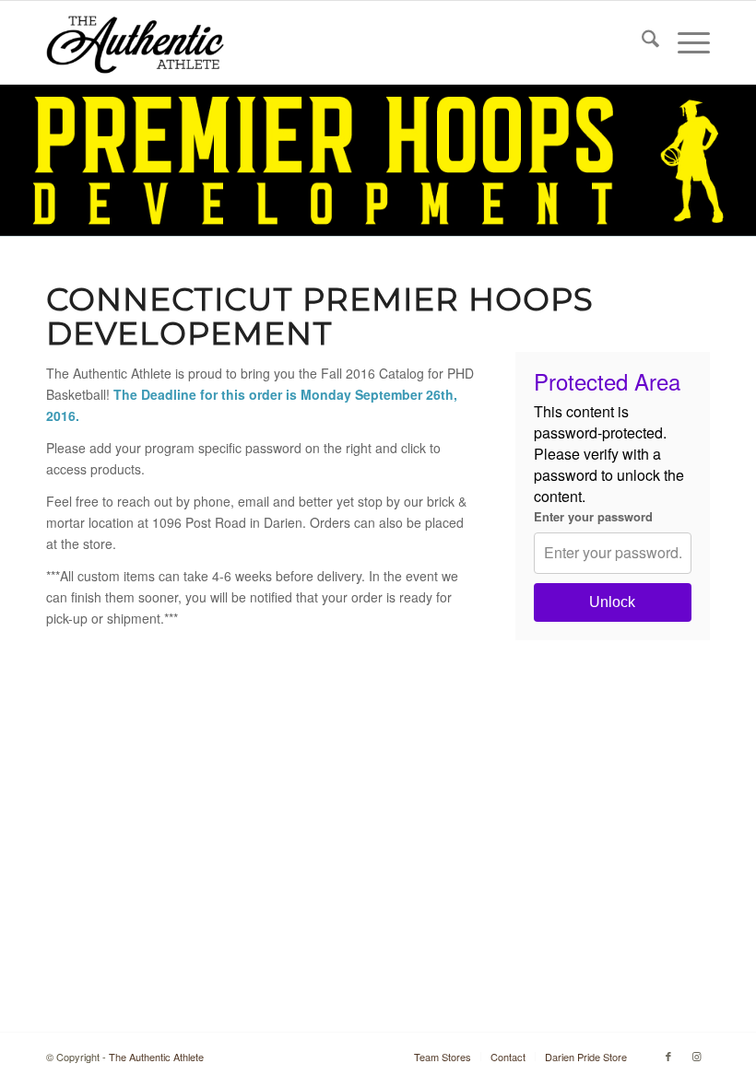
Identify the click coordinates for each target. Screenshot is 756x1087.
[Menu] (684, 42)
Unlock (612, 602)
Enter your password (593, 516)
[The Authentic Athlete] (135, 42)
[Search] (641, 42)
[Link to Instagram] (696, 1055)
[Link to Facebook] (668, 1055)
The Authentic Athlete (156, 1056)
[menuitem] (641, 42)
